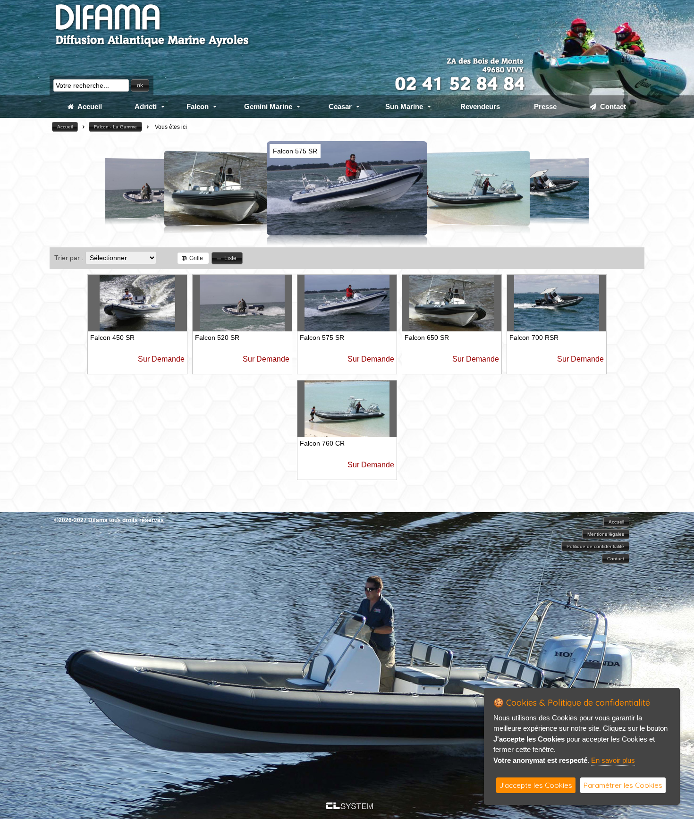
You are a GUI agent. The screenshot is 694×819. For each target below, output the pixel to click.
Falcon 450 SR (112, 337)
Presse (545, 106)
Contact (611, 106)
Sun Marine (404, 106)
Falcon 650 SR (427, 337)
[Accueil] (152, 47)
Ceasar (340, 106)
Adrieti (146, 106)
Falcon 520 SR (217, 337)
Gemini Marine (268, 106)
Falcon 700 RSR (534, 337)
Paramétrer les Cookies (623, 785)
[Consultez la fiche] (157, 188)
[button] (140, 85)
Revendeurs (480, 106)
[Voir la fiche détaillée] (137, 329)
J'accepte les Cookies (535, 785)
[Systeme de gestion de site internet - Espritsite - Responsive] (349, 806)
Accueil (88, 106)
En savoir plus (613, 760)
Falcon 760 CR (322, 443)
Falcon (197, 106)
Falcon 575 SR (322, 337)
